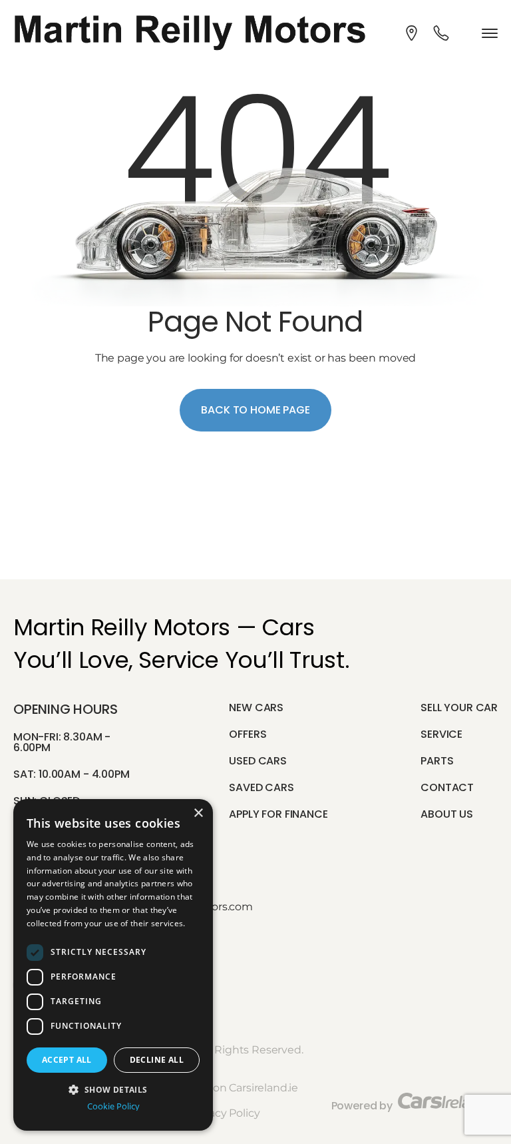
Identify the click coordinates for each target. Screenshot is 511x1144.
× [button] (198, 813)
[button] (113, 1088)
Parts (437, 760)
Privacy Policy (225, 1113)
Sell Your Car (459, 707)
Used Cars (258, 760)
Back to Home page (255, 410)
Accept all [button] (67, 1059)
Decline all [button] (157, 1059)
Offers (247, 734)
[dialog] (113, 965)
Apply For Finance (278, 814)
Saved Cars (261, 787)
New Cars (256, 707)
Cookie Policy (113, 1106)
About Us (447, 814)
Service (441, 734)
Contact (447, 787)
